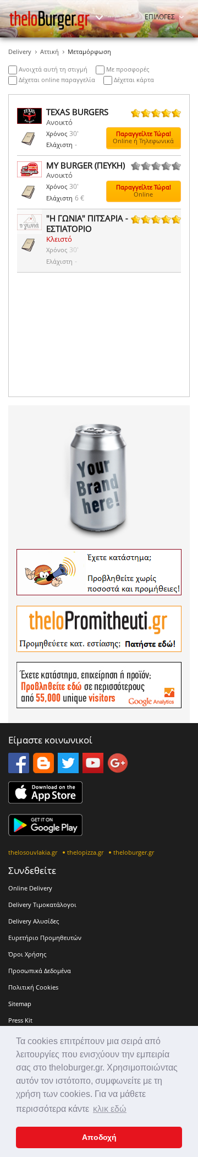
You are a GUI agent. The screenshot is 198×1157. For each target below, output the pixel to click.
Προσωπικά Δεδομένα (39, 970)
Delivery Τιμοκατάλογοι (42, 904)
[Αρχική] (49, 20)
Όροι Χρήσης (27, 954)
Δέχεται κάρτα (133, 79)
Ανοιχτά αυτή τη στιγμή (52, 69)
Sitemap (19, 1004)
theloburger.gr (133, 852)
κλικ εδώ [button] (110, 1108)
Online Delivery (30, 888)
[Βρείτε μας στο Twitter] (68, 769)
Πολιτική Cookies (33, 987)
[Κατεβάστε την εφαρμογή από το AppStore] (45, 800)
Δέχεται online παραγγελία (56, 79)
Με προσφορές (127, 69)
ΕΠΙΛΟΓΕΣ (160, 16)
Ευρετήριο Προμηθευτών (44, 937)
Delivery (19, 51)
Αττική (49, 51)
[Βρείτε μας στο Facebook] (18, 769)
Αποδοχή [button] (99, 1137)
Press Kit (20, 1020)
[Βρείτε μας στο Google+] (117, 769)
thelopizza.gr (85, 852)
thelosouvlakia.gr (32, 852)
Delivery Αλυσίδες (33, 921)
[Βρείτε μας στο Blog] (43, 769)
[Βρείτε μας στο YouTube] (92, 769)
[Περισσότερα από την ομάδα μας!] (99, 17)
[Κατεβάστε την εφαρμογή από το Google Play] (45, 832)
